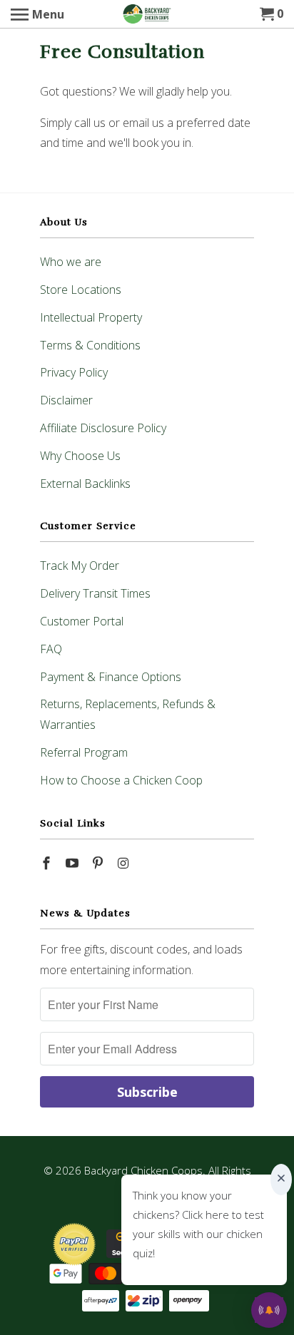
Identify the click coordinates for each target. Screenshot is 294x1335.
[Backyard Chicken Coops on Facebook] (48, 862)
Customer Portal (81, 621)
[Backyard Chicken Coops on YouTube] (73, 862)
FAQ (51, 649)
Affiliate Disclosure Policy (103, 428)
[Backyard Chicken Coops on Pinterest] (99, 862)
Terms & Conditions (90, 345)
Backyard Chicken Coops (143, 1170)
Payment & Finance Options (110, 677)
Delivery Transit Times (95, 593)
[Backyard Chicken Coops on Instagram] (124, 862)
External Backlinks (85, 483)
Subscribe (147, 1091)
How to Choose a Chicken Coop (121, 780)
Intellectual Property (91, 317)
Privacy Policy (74, 372)
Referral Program (84, 752)
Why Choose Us (80, 456)
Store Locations (80, 289)
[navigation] (37, 14)
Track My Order (79, 565)
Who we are (70, 262)
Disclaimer (66, 400)
